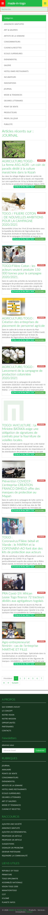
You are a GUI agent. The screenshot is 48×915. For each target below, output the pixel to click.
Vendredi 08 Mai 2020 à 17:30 (24, 510)
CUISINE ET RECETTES (11, 809)
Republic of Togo (10, 870)
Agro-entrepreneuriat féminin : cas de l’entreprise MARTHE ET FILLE (20, 646)
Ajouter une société (12, 824)
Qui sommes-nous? (11, 707)
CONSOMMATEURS (12, 41)
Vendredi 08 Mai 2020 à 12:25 (24, 567)
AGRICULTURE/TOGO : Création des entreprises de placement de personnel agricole (23, 322)
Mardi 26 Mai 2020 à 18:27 (25, 187)
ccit (4, 894)
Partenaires (8, 726)
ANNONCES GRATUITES (14, 24)
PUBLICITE (8, 124)
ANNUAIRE (6, 769)
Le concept (7, 711)
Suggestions (8, 844)
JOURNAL (8, 89)
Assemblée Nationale (12, 882)
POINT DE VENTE (11, 106)
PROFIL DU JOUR (11, 118)
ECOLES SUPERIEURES (13, 53)
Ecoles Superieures (11, 793)
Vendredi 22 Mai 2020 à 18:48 (24, 291)
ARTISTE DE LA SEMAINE (14, 36)
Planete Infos (8, 902)
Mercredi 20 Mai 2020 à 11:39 (24, 392)
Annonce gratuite (11, 828)
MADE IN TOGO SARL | (19, 910)
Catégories (8, 18)
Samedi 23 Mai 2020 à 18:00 (24, 239)
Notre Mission (9, 718)
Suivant (15, 683)
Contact (29, 912)
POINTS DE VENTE (9, 773)
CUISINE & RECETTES (13, 47)
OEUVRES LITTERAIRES (13, 100)
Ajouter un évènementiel (14, 832)
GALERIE (7, 65)
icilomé (5, 898)
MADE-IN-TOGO (16, 3)
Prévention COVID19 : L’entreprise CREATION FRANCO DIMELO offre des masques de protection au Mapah (21, 489)
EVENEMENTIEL (10, 59)
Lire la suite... (40, 187)
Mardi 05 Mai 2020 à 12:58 (25, 664)
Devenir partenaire (11, 851)
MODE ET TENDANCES (11, 805)
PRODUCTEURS (10, 112)
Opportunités (8, 722)
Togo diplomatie (10, 878)
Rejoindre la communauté (15, 855)
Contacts (6, 730)
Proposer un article (12, 836)
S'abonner (40, 750)
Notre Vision (8, 715)
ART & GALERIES (11, 30)
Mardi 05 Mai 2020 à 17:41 (25, 615)
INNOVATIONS (10, 83)
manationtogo (9, 890)
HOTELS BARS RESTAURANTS (16, 71)
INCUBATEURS (10, 77)
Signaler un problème (12, 847)
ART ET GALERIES (9, 801)
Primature (7, 874)
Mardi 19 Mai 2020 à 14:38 (25, 454)
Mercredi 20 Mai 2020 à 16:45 (24, 340)
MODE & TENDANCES (13, 95)
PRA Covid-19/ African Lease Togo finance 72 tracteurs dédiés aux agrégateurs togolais (23, 597)
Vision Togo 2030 (10, 886)
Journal (6, 765)
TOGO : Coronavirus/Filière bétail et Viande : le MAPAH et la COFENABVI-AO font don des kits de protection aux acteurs (22, 545)
